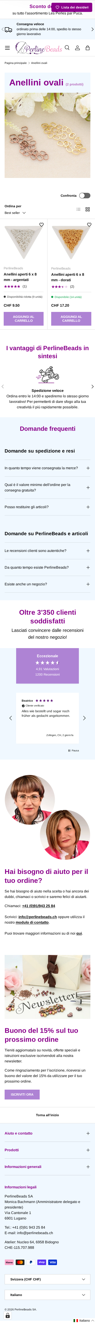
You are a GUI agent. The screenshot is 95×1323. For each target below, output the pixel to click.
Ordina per (13, 206)
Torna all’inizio (47, 1115)
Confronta (69, 195)
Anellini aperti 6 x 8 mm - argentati (20, 277)
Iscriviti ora (22, 1094)
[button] (88, 48)
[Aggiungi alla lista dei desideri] (41, 224)
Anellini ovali (39, 63)
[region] (47, 718)
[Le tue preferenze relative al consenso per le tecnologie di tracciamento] (8, 1315)
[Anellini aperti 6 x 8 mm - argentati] (24, 242)
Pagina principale (16, 63)
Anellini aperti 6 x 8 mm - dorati (67, 277)
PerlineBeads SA (25, 1309)
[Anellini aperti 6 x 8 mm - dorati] (71, 242)
